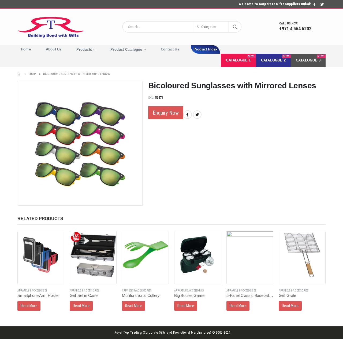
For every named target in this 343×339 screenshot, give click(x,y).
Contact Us (170, 49)
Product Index (205, 49)
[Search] (235, 26)
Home (26, 49)
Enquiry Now (166, 113)
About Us (54, 49)
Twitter (197, 114)
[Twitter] (322, 4)
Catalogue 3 (310, 58)
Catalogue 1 (240, 58)
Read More (29, 306)
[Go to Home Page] (19, 74)
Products (84, 50)
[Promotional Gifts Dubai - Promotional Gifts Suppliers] (50, 27)
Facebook (187, 114)
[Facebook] (314, 4)
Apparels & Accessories (32, 290)
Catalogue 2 (275, 58)
